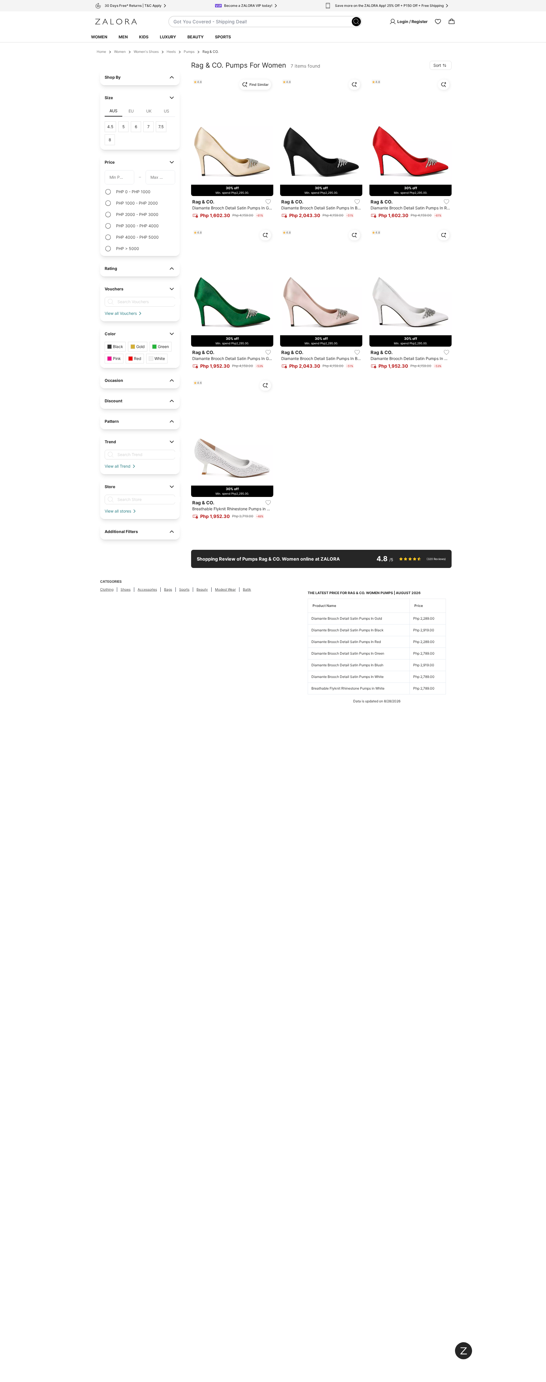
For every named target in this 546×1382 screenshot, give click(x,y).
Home (101, 51)
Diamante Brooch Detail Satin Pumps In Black (347, 630)
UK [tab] (149, 111)
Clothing (106, 589)
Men (123, 36)
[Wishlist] (438, 21)
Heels (171, 51)
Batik (247, 589)
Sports (223, 36)
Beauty (195, 36)
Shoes (126, 589)
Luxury (168, 36)
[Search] (356, 21)
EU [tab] (131, 111)
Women (99, 36)
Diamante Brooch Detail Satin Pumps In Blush (347, 665)
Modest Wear (225, 589)
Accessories (147, 589)
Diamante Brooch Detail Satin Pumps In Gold (346, 618)
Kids (143, 36)
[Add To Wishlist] (268, 202)
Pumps (189, 51)
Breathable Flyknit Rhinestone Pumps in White (347, 688)
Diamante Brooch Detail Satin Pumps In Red (346, 642)
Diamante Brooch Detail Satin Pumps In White (347, 677)
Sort (437, 65)
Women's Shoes (146, 51)
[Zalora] (116, 21)
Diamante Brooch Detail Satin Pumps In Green (347, 653)
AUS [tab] (113, 110)
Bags (168, 589)
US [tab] (166, 111)
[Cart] (451, 21)
